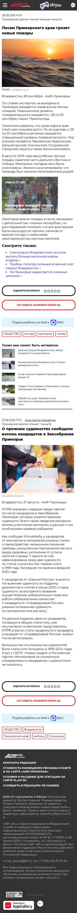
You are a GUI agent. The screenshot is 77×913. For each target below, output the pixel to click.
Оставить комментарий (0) (38, 305)
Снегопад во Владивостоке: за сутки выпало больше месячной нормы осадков (36, 256)
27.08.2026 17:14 (12, 420)
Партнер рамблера (35, 895)
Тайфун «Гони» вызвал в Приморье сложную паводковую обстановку (44, 388)
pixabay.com (21, 89)
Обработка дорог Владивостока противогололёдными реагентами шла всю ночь (43, 401)
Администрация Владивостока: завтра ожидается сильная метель (40, 352)
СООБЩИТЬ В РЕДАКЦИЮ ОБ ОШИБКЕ (31, 785)
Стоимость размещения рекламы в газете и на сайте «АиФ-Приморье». (37, 769)
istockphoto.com (13, 495)
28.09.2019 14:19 (12, 15)
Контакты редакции (19, 762)
